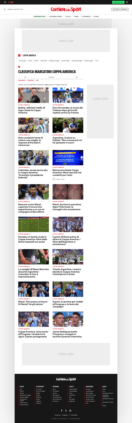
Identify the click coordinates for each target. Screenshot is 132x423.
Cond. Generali (90, 401)
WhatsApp (74, 415)
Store (71, 393)
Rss (70, 397)
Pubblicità (72, 395)
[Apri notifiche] (5, 9)
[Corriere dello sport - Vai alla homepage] (66, 9)
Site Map (72, 399)
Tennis (76, 16)
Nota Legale (89, 393)
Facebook (58, 415)
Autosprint (56, 391)
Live (11, 2)
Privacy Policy (90, 399)
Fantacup (55, 401)
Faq (87, 403)
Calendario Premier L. (108, 402)
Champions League (54, 60)
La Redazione (90, 391)
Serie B (36, 60)
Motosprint (56, 395)
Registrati (72, 401)
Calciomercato (24, 404)
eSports (38, 401)
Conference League (77, 60)
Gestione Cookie (91, 395)
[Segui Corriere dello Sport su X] (66, 411)
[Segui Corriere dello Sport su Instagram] (70, 411)
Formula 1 (39, 389)
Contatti (88, 389)
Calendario (22, 80)
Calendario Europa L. (107, 399)
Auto (54, 389)
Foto (103, 391)
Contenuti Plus (39, 16)
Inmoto (55, 393)
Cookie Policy (90, 397)
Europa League (65, 60)
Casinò (96, 16)
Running (38, 397)
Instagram (65, 415)
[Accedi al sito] (127, 2)
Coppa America (24, 105)
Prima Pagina (73, 391)
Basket (38, 393)
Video (104, 389)
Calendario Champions (105, 395)
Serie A (30, 60)
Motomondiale (40, 391)
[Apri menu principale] (5, 2)
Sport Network (57, 399)
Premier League (88, 60)
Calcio (68, 16)
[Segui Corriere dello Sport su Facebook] (62, 411)
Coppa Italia (43, 60)
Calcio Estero (24, 402)
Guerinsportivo (57, 397)
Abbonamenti (73, 389)
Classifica (30, 80)
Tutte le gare (22, 60)
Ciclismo (38, 403)
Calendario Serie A (55, 16)
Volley (38, 399)
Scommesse (86, 16)
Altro (97, 60)
